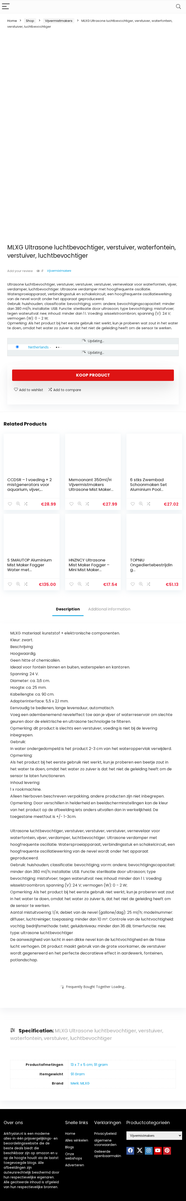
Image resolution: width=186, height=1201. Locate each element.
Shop (30, 20)
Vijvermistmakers (58, 20)
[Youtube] (158, 1151)
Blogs (69, 1147)
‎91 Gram (78, 1074)
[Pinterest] (167, 1151)
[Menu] (6, 6)
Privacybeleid (105, 1133)
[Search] (178, 6)
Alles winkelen (76, 1140)
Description (68, 609)
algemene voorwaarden (105, 1142)
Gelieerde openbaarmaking (108, 1153)
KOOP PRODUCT (93, 375)
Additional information (109, 609)
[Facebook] (130, 1151)
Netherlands (38, 347)
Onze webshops (73, 1156)
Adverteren (74, 1165)
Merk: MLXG (80, 1083)
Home (12, 20)
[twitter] (139, 1151)
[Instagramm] (149, 1151)
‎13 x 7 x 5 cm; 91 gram (89, 1064)
